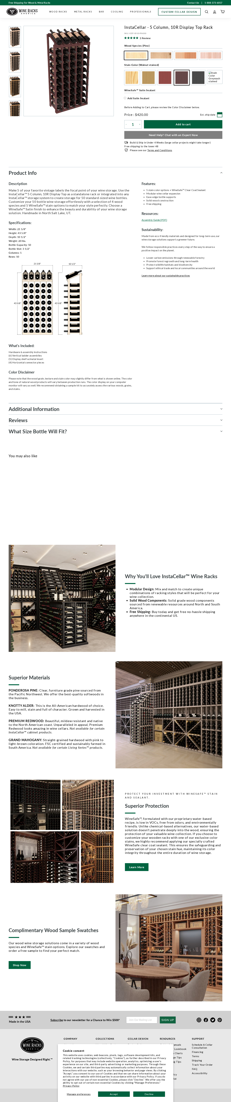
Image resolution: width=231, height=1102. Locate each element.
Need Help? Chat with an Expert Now (173, 135)
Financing (197, 1051)
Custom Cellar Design (179, 11)
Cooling (117, 11)
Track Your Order (202, 1064)
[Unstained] (10, 499)
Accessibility (199, 1073)
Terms (195, 1056)
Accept (114, 1094)
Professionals (140, 11)
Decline (149, 1094)
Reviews (18, 420)
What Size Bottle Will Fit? (38, 431)
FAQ (194, 1068)
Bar (101, 11)
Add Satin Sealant (138, 98)
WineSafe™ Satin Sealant (139, 90)
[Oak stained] (15, 499)
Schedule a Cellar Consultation (202, 1046)
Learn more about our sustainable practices (166, 275)
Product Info (23, 172)
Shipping (197, 1060)
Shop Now (19, 965)
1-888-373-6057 (214, 2)
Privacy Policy (71, 1085)
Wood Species (136, 45)
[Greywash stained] (36, 499)
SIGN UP (167, 1020)
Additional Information (34, 409)
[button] (207, 11)
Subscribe (56, 1020)
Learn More (136, 867)
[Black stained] (31, 499)
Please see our (151, 150)
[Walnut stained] (26, 499)
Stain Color (141, 65)
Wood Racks (58, 11)
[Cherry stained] (21, 499)
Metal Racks (83, 11)
